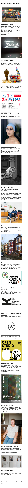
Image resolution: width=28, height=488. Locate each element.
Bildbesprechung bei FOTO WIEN (10, 446)
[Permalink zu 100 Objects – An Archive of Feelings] (11, 82)
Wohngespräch (5, 226)
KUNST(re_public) (6, 112)
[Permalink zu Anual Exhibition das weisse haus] (11, 331)
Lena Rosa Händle (10, 3)
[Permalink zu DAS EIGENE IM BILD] (11, 21)
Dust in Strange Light (7, 405)
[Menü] (26, 3)
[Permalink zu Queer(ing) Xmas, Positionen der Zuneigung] (11, 284)
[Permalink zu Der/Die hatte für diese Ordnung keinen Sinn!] (11, 310)
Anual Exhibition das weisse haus (10, 335)
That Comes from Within (8, 188)
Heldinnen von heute (7, 470)
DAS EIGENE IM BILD (7, 25)
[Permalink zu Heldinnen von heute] (11, 467)
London (3, 263)
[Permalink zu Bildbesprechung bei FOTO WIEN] (11, 443)
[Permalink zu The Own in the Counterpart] (11, 143)
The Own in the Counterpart (8, 147)
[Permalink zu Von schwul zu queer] (11, 57)
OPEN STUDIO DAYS (7, 363)
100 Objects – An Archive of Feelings (11, 86)
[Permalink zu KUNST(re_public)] (11, 108)
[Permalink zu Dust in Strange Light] (11, 402)
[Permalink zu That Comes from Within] (11, 184)
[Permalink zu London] (11, 259)
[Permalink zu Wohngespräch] (11, 222)
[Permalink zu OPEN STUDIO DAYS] (11, 360)
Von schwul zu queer (7, 60)
